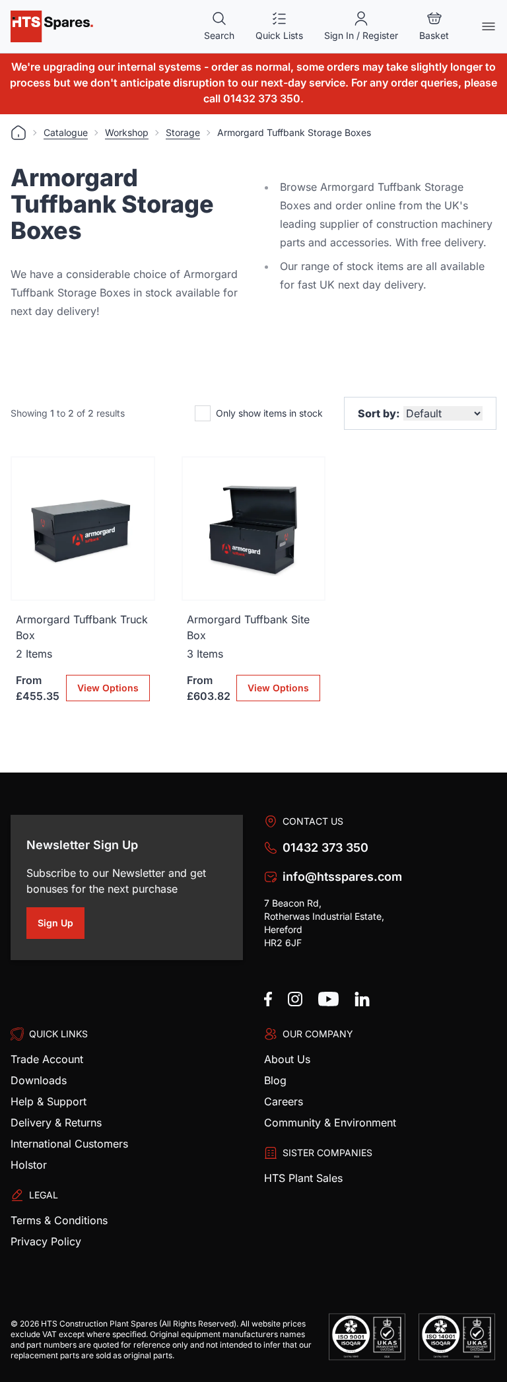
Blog (275, 1080)
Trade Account (47, 1059)
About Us (287, 1059)
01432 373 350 (325, 847)
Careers (283, 1101)
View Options (108, 687)
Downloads (39, 1080)
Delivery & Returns (56, 1122)
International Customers (69, 1143)
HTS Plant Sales (303, 1178)
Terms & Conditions (59, 1220)
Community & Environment (330, 1122)
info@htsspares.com (342, 876)
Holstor (29, 1164)
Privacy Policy (46, 1241)
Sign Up (61, 925)
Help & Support (48, 1101)
